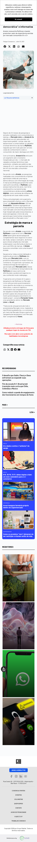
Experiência (6, 503)
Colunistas (18, 799)
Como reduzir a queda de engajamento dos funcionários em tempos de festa (18, 393)
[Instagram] (16, 776)
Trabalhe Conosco (18, 821)
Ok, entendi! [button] (18, 19)
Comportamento (7, 531)
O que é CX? (18, 816)
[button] (5, 46)
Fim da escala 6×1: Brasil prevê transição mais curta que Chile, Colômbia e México (15, 386)
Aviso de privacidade (18, 812)
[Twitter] (21, 776)
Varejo (5, 443)
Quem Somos (18, 803)
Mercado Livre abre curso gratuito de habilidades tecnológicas (18, 335)
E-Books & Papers (18, 790)
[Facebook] (11, 776)
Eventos (18, 795)
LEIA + (32, 412)
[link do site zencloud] (24, 838)
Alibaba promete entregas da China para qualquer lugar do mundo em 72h (18, 329)
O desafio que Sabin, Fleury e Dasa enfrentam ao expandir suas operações (16, 377)
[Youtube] (25, 776)
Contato (18, 808)
